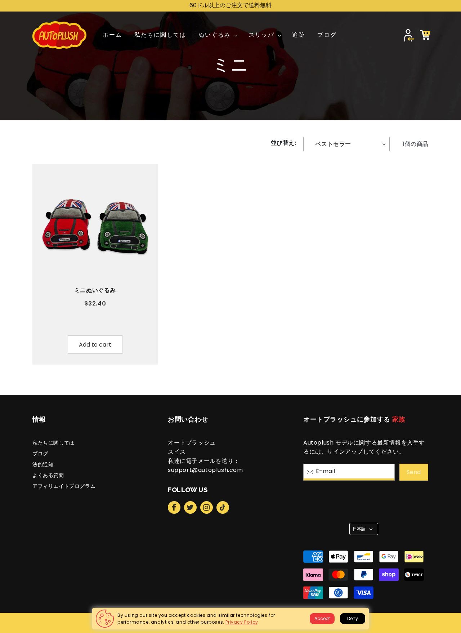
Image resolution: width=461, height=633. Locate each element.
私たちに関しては (53, 442)
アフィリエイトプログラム (63, 486)
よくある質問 (48, 475)
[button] (217, 35)
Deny (352, 618)
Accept (322, 618)
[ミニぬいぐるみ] (95, 227)
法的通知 (42, 464)
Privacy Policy (241, 622)
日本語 (359, 529)
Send (414, 472)
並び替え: (283, 143)
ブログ (40, 453)
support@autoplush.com (205, 470)
